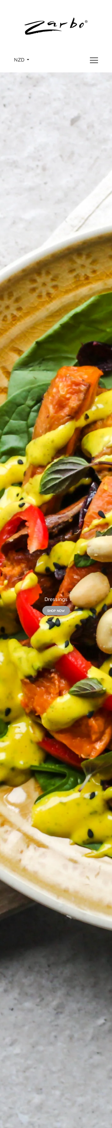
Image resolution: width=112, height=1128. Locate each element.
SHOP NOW (56, 611)
